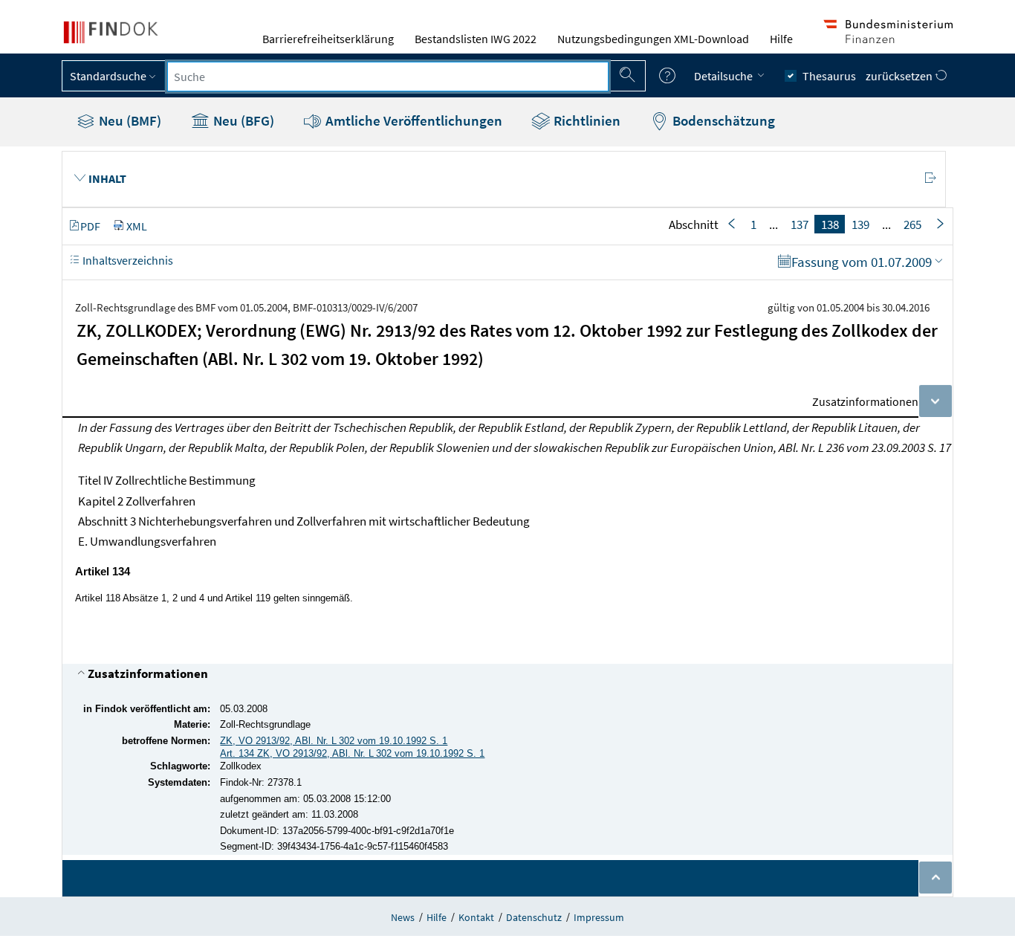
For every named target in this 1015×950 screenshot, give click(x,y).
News (403, 917)
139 (860, 224)
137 (799, 224)
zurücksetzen (900, 75)
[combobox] (388, 76)
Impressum (599, 917)
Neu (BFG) (242, 120)
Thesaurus (829, 75)
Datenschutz (534, 917)
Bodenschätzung (722, 120)
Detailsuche (724, 75)
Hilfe (781, 38)
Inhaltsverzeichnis (126, 260)
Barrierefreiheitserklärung (328, 38)
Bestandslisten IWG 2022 (475, 38)
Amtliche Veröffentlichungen (412, 120)
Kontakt (476, 917)
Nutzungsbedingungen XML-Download (653, 38)
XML (136, 226)
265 (912, 224)
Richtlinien (585, 120)
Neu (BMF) (128, 120)
